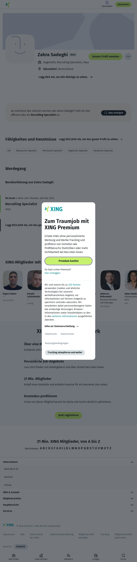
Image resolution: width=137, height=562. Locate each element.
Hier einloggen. (53, 273)
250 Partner (74, 284)
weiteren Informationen (64, 316)
